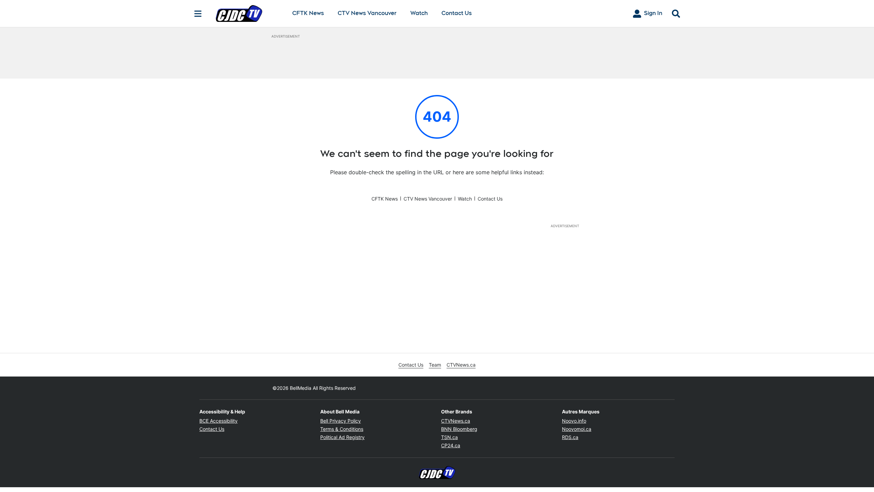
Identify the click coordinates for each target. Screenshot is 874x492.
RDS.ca (570, 437)
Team (435, 365)
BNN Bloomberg (459, 429)
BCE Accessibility (218, 421)
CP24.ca (450, 445)
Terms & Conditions (341, 429)
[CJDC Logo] (248, 13)
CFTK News (308, 13)
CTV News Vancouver (367, 13)
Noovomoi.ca (576, 429)
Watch (419, 13)
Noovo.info (574, 421)
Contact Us (456, 13)
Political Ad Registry (342, 437)
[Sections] (198, 14)
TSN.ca (449, 437)
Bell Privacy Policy (340, 421)
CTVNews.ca (461, 365)
